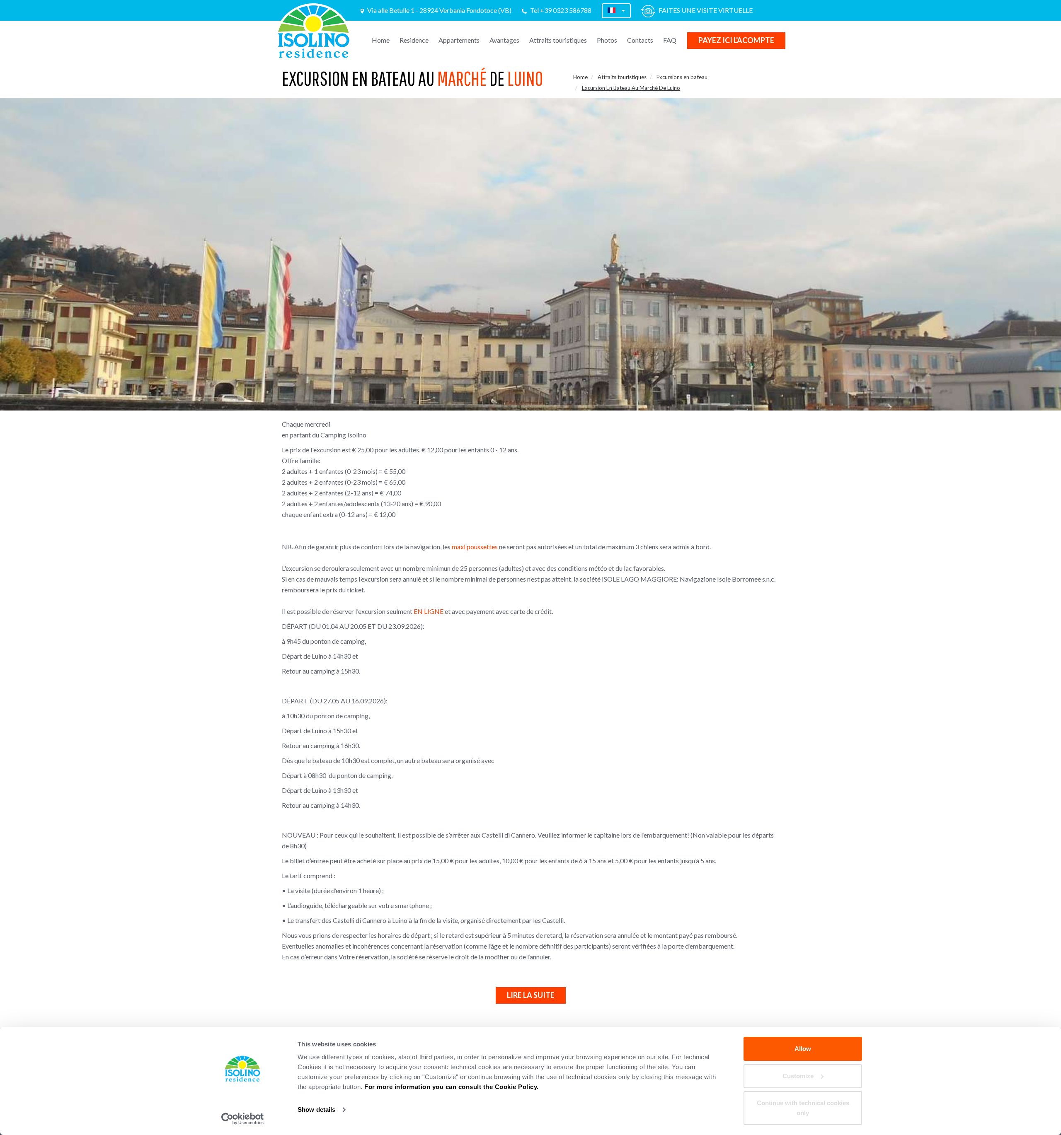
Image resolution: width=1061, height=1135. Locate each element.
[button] (616, 10)
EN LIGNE (428, 611)
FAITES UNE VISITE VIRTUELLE (706, 10)
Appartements (459, 40)
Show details (316, 1109)
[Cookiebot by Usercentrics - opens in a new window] (242, 1119)
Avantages (504, 40)
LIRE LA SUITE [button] (531, 995)
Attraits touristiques (558, 40)
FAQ (669, 40)
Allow (803, 1048)
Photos (607, 40)
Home (381, 40)
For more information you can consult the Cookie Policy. (451, 1086)
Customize (798, 1075)
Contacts (640, 40)
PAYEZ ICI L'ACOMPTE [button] (736, 40)
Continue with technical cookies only (803, 1107)
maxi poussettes (475, 547)
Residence (414, 40)
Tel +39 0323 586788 (560, 10)
